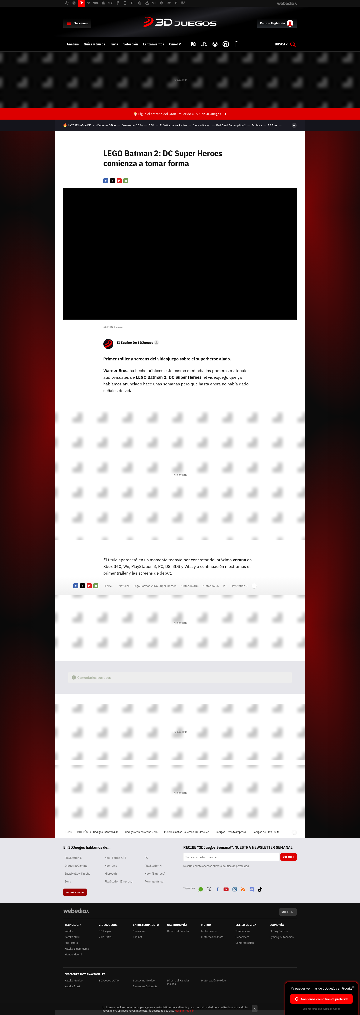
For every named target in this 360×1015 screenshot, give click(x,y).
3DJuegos (180, 22)
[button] (137, 342)
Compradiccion (244, 943)
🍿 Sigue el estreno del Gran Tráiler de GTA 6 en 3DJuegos (177, 114)
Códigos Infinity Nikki (106, 832)
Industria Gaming (76, 866)
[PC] (193, 44)
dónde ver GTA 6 (106, 125)
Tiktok (260, 888)
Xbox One (111, 866)
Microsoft (111, 873)
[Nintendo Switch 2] (225, 44)
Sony (68, 881)
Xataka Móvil (72, 937)
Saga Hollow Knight (77, 873)
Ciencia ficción (201, 125)
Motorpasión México (213, 980)
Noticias (124, 586)
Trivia (114, 44)
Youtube (226, 888)
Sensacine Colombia (145, 986)
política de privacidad (235, 866)
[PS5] (204, 44)
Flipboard (119, 180)
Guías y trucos (94, 44)
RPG (151, 125)
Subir (284, 912)
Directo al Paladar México (178, 982)
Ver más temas (75, 892)
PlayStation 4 (153, 866)
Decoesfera (242, 937)
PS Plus (272, 125)
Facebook (105, 180)
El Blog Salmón (279, 931)
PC (224, 586)
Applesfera (71, 943)
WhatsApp (200, 888)
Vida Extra (105, 937)
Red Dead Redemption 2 (231, 125)
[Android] (236, 44)
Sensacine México (144, 980)
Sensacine (139, 931)
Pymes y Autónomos (282, 937)
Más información (184, 1010)
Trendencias (242, 931)
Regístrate (278, 23)
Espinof (137, 937)
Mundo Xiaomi (73, 954)
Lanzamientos (153, 44)
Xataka (69, 931)
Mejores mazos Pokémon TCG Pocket (186, 832)
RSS (243, 888)
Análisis (73, 44)
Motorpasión (208, 931)
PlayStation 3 (239, 586)
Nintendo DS (210, 586)
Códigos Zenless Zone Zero (141, 832)
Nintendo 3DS (189, 586)
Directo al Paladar (178, 931)
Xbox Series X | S (115, 858)
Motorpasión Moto (212, 937)
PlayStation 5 (73, 858)
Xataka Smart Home (77, 948)
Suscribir (288, 857)
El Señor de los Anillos (173, 125)
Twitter (112, 180)
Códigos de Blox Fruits (266, 832)
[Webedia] (76, 910)
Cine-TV (175, 44)
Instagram (234, 888)
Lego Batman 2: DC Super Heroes (155, 586)
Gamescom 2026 (132, 125)
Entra (264, 23)
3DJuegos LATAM (109, 980)
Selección (130, 44)
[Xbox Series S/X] (215, 44)
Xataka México (73, 980)
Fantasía (257, 125)
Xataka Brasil (73, 986)
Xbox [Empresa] (155, 873)
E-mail (125, 180)
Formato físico (154, 881)
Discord (251, 888)
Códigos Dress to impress (230, 832)
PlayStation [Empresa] (119, 881)
